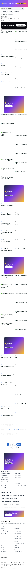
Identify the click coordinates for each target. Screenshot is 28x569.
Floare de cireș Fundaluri (19, 536)
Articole (2, 536)
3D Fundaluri (17, 541)
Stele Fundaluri (4, 475)
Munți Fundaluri (18, 475)
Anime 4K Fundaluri (5, 487)
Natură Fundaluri (4, 479)
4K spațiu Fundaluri (5, 483)
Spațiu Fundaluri (18, 473)
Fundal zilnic (3, 535)
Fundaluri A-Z (17, 547)
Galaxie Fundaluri (4, 477)
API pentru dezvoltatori (19, 553)
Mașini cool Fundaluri (19, 535)
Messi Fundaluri (17, 528)
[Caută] (22, 8)
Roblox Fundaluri (18, 533)
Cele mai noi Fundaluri (5, 531)
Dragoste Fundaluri (18, 538)
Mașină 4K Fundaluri (19, 483)
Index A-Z (3, 528)
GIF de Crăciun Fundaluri (19, 543)
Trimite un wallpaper (18, 551)
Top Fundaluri (3, 533)
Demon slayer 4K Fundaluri (20, 485)
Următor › (19, 444)
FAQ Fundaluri (3, 551)
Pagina (10, 447)
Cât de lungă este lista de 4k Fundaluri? (10, 504)
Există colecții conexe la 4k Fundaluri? (10, 498)
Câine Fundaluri (18, 477)
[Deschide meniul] (26, 8)
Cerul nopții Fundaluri (5, 473)
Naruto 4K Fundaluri (5, 485)
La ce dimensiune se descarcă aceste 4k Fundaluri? (13, 495)
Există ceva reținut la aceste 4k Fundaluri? (11, 501)
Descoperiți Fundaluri (5, 530)
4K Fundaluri (17, 530)
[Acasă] (1, 14)
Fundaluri (5, 14)
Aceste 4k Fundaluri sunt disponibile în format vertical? (14, 507)
